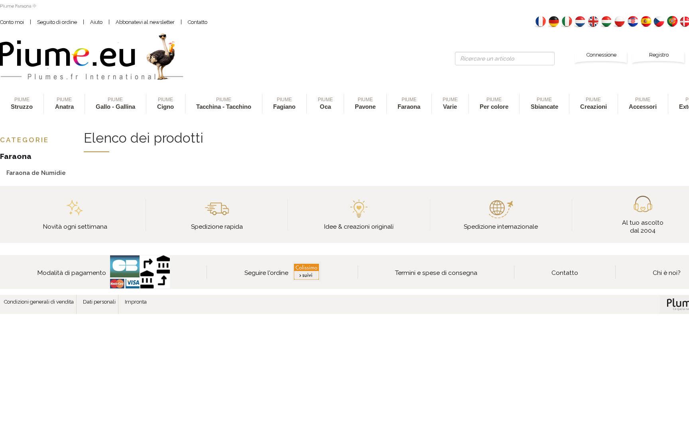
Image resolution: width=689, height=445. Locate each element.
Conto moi (12, 22)
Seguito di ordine (57, 22)
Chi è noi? (667, 272)
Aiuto (96, 22)
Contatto (197, 22)
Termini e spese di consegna (436, 272)
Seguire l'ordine (266, 272)
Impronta (136, 302)
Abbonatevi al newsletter (145, 22)
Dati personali (99, 302)
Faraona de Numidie (36, 172)
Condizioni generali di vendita (39, 302)
